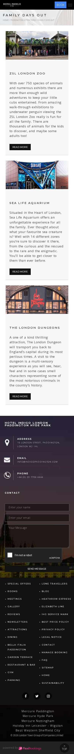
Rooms (13, 591)
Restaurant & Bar (21, 664)
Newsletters (18, 622)
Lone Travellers (55, 583)
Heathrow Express (56, 599)
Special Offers (19, 583)
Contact (48, 644)
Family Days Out (46, 20)
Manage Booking (55, 652)
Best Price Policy (55, 622)
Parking (14, 680)
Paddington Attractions (23, 20)
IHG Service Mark (55, 614)
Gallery (14, 606)
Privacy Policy (53, 629)
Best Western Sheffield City (38, 730)
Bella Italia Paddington (17, 647)
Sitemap (48, 667)
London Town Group (29, 735)
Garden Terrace (20, 657)
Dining (13, 637)
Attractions (17, 629)
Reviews (14, 614)
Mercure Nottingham (38, 721)
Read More (20, 147)
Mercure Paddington (38, 711)
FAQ (44, 660)
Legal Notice (52, 637)
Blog (45, 591)
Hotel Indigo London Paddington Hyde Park (28, 424)
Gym (11, 672)
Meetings (15, 599)
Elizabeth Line (53, 606)
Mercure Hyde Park (38, 716)
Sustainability (53, 683)
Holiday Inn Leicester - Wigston (38, 725)
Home (6, 20)
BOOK (60, 5)
